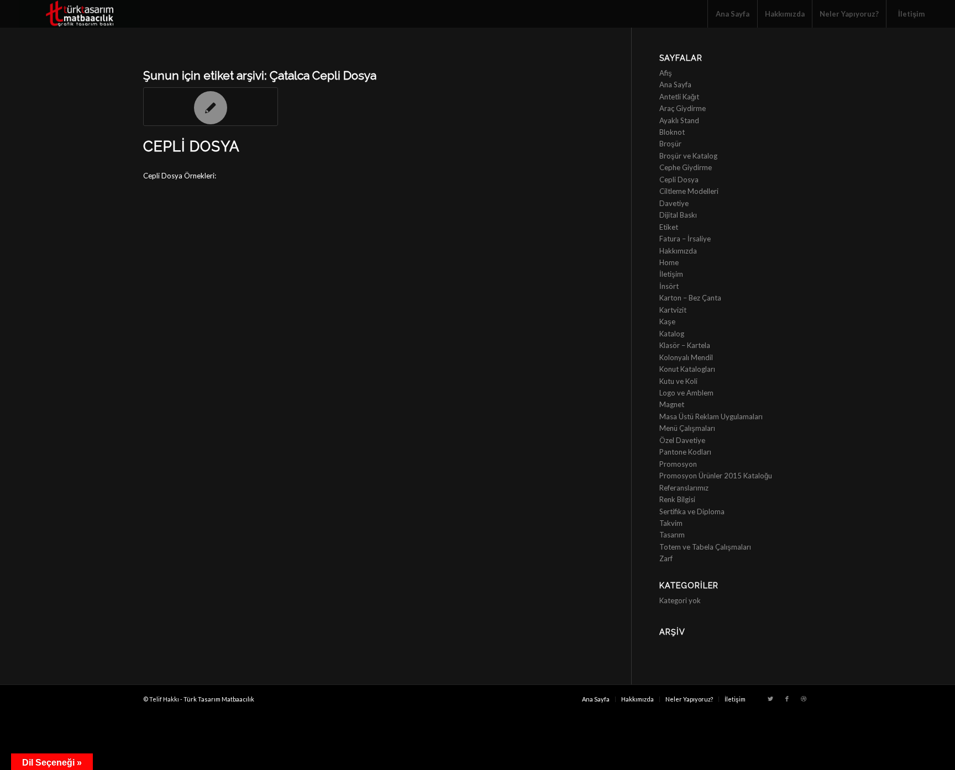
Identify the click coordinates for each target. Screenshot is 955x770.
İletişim (671, 274)
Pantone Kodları (685, 451)
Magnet (671, 404)
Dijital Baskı (678, 214)
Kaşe (667, 321)
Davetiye (674, 203)
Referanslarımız (684, 487)
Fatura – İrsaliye (685, 238)
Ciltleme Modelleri (688, 191)
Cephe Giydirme (685, 167)
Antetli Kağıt (679, 96)
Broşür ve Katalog (688, 155)
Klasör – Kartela (684, 345)
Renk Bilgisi (677, 499)
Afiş (665, 72)
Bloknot (672, 132)
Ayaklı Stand (679, 120)
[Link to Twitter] (770, 698)
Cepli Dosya (191, 146)
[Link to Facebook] (787, 698)
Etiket (668, 227)
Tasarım (672, 534)
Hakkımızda (678, 250)
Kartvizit (672, 309)
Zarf (666, 558)
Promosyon (678, 464)
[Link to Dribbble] (803, 698)
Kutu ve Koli (678, 381)
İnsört (669, 286)
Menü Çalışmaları (687, 428)
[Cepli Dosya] (210, 106)
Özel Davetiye (682, 440)
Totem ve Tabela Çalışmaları (705, 546)
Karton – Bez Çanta (690, 297)
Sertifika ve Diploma (692, 511)
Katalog (671, 333)
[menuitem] (732, 14)
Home (669, 262)
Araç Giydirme (682, 108)
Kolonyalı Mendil (686, 357)
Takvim (671, 523)
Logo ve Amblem (686, 392)
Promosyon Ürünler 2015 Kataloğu (715, 475)
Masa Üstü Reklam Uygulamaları (711, 416)
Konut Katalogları (687, 369)
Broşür (670, 143)
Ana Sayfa (675, 84)
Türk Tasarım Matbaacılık (218, 699)
